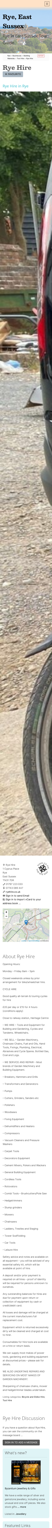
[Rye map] (42, 867)
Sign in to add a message (21, 1442)
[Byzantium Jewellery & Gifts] (26, 1472)
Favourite (13, 74)
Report (41, 56)
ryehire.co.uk (13, 891)
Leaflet (23, 941)
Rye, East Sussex (17, 21)
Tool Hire (7, 1400)
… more (21, 1506)
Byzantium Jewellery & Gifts (20, 1488)
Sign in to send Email (17, 895)
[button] (47, 3)
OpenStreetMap (34, 941)
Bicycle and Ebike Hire (33, 1397)
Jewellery (21, 1514)
